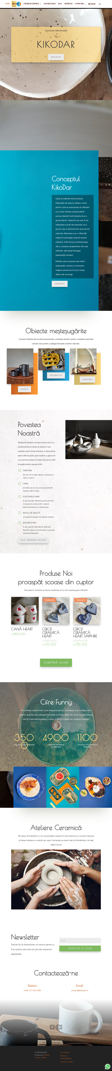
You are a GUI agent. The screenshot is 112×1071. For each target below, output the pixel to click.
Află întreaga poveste (33, 540)
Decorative (56, 375)
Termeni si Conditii (66, 1062)
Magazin (15, 4)
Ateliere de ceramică (31, 4)
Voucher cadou (50, 4)
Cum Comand (64, 1052)
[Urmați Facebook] (52, 1027)
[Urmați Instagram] (59, 1027)
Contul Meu (79, 4)
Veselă (24, 389)
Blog (60, 4)
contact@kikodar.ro (79, 990)
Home (7, 4)
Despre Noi (68, 4)
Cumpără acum (56, 662)
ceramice (60, 284)
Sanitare (87, 379)
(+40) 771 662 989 (32, 990)
